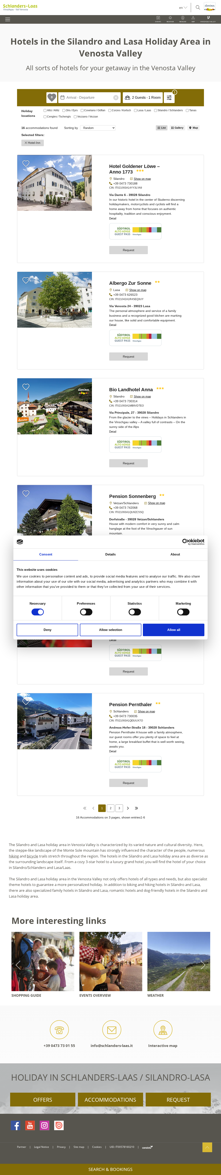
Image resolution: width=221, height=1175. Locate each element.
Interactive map (162, 1045)
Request (178, 1099)
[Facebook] (15, 1125)
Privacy (61, 1147)
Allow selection (110, 630)
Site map (79, 1147)
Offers (42, 1099)
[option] (43, 965)
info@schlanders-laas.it (112, 1045)
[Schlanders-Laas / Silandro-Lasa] (89, 7)
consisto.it (147, 1147)
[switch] (86, 612)
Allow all (173, 630)
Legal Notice (41, 1147)
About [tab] (175, 554)
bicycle (32, 856)
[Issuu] (59, 1125)
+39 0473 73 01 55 (59, 1045)
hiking (14, 856)
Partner (21, 1147)
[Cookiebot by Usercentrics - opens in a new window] (185, 542)
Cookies (97, 1147)
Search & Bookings (110, 1169)
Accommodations (110, 1099)
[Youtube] (30, 1125)
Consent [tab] (45, 554)
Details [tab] (110, 554)
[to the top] (207, 1147)
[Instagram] (44, 1125)
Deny (47, 630)
